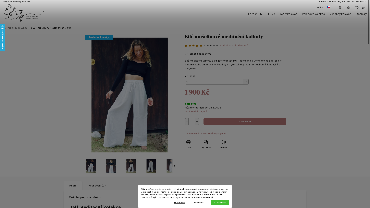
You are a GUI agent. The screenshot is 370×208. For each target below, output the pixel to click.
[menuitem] (255, 14)
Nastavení (179, 202)
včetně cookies (168, 192)
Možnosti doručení (196, 111)
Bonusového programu (214, 133)
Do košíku (246, 121)
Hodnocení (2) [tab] (97, 185)
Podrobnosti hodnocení (234, 45)
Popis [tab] (72, 185)
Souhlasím (221, 202)
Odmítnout (199, 202)
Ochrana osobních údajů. (200, 197)
